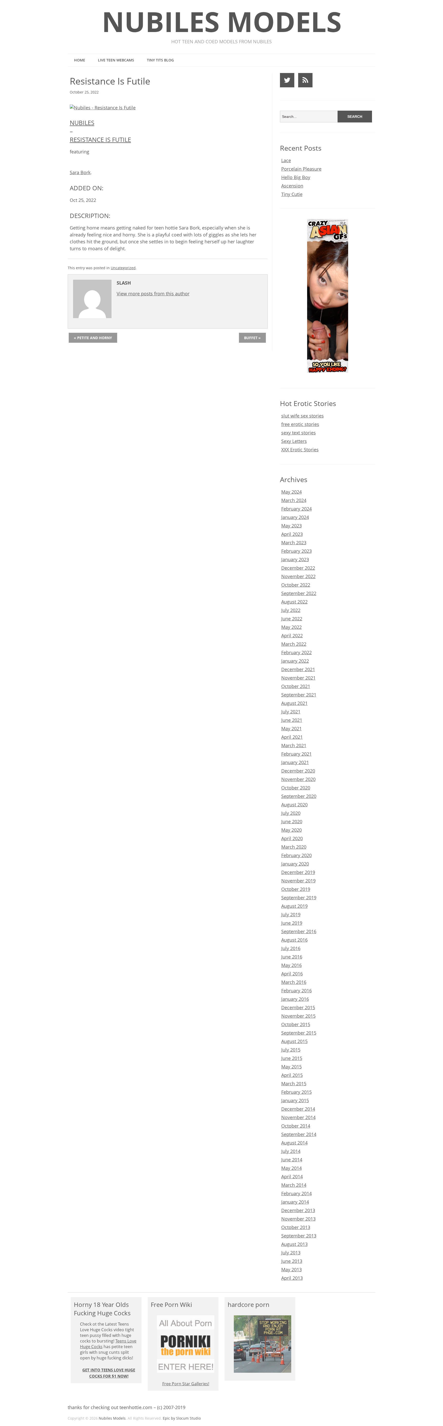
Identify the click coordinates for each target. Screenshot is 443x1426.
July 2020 (290, 813)
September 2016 (298, 931)
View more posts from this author (153, 293)
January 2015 (295, 1100)
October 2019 (295, 889)
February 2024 (296, 509)
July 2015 (290, 1050)
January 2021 (295, 762)
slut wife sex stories (302, 416)
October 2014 (295, 1126)
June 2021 (291, 720)
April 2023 (292, 534)
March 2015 (293, 1083)
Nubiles (82, 122)
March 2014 (293, 1185)
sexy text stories (298, 433)
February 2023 (296, 551)
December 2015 (298, 1007)
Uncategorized (123, 267)
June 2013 (291, 1261)
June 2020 (291, 821)
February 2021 (296, 754)
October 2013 (295, 1227)
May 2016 (291, 965)
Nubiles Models (221, 21)
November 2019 (298, 881)
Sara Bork (80, 172)
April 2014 (292, 1176)
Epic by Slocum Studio (182, 1418)
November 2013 (298, 1219)
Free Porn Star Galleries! (185, 1384)
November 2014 (298, 1117)
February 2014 (296, 1193)
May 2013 (291, 1269)
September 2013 (298, 1236)
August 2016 (294, 940)
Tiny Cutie (292, 194)
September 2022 (298, 593)
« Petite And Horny (93, 337)
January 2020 (295, 864)
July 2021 (290, 712)
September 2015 (298, 1033)
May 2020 (291, 830)
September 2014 (298, 1134)
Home (79, 60)
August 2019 (294, 906)
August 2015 (294, 1041)
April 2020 (292, 838)
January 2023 (295, 559)
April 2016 (292, 974)
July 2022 (290, 610)
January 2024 (295, 517)
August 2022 (294, 602)
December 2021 (298, 669)
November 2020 (298, 779)
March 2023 (293, 542)
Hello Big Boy (295, 177)
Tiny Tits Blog (160, 60)
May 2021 (291, 728)
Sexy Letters (294, 441)
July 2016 (290, 948)
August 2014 (294, 1143)
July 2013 (290, 1253)
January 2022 (295, 661)
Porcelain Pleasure (301, 169)
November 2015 (298, 1016)
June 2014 (291, 1160)
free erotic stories (300, 424)
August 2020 (294, 805)
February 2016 (296, 990)
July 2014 (290, 1151)
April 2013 (292, 1278)
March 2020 (293, 847)
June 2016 (291, 957)
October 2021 (295, 686)
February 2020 (296, 855)
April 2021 (292, 737)
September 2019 (298, 897)
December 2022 (298, 568)
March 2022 (293, 644)
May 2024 (291, 492)
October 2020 (295, 788)
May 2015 (291, 1067)
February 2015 (296, 1092)
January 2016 (295, 999)
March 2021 (293, 745)
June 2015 (291, 1058)
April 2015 (292, 1075)
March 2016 (293, 982)
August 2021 (294, 703)
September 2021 (298, 695)
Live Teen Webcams (116, 60)
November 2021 (298, 678)
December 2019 (298, 872)
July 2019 (290, 914)
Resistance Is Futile (100, 139)
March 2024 (293, 500)
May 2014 (291, 1168)
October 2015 (295, 1024)
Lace (286, 160)
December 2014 (298, 1109)
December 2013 (298, 1210)
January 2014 (295, 1202)
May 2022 (291, 627)
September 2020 (298, 796)
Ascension (292, 186)
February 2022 (296, 652)
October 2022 (295, 585)
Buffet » (252, 337)
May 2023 (291, 526)
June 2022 (291, 619)
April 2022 (292, 635)
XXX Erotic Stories (300, 449)
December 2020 (298, 771)
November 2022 (298, 576)
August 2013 (294, 1244)
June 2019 (291, 923)
